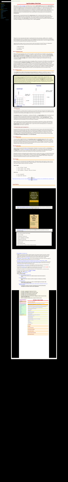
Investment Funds (3, 11)
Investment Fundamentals (4, 10)
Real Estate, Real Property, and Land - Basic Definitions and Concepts (22, 179)
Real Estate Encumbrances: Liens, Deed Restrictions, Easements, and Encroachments (43, 179)
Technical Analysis (3, 17)
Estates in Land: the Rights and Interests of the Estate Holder (35, 307)
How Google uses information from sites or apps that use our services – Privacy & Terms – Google (32, 260)
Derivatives (21, 308)
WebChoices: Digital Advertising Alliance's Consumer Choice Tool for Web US (29, 261)
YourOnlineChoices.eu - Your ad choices (23, 264)
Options (2, 15)
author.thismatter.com (25, 272)
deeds (20, 5)
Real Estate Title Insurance (31, 311)
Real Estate (21, 301)
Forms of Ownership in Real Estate (32, 308)
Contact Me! (7, 19)
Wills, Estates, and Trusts (4, 8)
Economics (2, 18)
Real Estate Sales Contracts (31, 315)
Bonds (20, 307)
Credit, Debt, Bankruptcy (23, 299)
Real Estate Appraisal (30, 316)
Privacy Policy (28, 257)
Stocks (2, 16)
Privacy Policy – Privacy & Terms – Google (23, 258)
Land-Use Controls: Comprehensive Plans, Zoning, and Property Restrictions (37, 306)
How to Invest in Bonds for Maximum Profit (24, 206)
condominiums (26, 149)
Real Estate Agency (30, 313)
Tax (20, 302)
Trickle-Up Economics (22, 280)
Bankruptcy (2, 4)
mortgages (24, 5)
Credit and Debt (3, 5)
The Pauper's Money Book (21, 229)
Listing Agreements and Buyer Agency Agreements (34, 314)
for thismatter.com (22, 253)
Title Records (29, 310)
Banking (21, 306)
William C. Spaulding (32, 270)
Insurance (21, 300)
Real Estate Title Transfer (31, 312)
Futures (2, 14)
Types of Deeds (30, 309)
